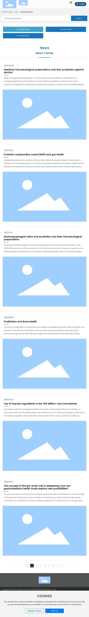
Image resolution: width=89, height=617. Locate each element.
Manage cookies (34, 611)
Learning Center (23, 35)
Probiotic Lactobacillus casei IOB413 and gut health (34, 155)
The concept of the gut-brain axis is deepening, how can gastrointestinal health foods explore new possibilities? (37, 487)
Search (79, 18)
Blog (16, 12)
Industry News (65, 29)
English (82, 4)
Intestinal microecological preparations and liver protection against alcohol (44, 71)
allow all (54, 611)
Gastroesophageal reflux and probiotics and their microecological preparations (43, 238)
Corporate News (23, 29)
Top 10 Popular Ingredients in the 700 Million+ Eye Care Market (40, 404)
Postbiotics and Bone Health (20, 322)
